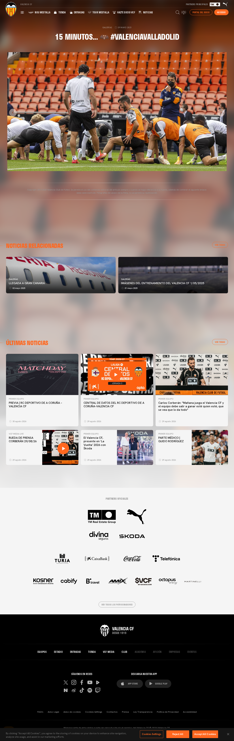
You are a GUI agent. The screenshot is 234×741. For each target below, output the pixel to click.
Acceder (221, 12)
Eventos (192, 651)
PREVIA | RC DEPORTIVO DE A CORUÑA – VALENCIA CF (35, 404)
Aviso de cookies (72, 711)
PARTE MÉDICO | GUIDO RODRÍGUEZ (171, 439)
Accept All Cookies (205, 734)
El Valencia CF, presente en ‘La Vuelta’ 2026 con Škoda (95, 443)
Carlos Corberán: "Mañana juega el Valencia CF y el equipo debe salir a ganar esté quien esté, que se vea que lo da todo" (191, 406)
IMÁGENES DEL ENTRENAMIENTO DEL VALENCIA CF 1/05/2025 (162, 283)
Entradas (78, 12)
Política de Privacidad (168, 711)
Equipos (42, 651)
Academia (140, 651)
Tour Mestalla (100, 12)
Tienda (62, 12)
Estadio (58, 651)
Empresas (174, 651)
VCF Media (108, 651)
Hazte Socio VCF (126, 12)
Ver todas (220, 244)
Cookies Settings (93, 711)
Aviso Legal (53, 711)
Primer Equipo (16, 399)
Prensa (125, 711)
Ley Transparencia (142, 711)
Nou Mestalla (42, 12)
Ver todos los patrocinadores (117, 604)
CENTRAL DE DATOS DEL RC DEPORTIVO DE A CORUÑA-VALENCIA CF (114, 404)
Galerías (13, 279)
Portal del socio (201, 12)
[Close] (228, 734)
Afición (157, 651)
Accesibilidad (190, 711)
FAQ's (40, 711)
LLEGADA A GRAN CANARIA (27, 283)
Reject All (177, 734)
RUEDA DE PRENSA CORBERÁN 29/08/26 (23, 439)
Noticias (148, 12)
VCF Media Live (16, 434)
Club (124, 651)
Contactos (112, 711)
